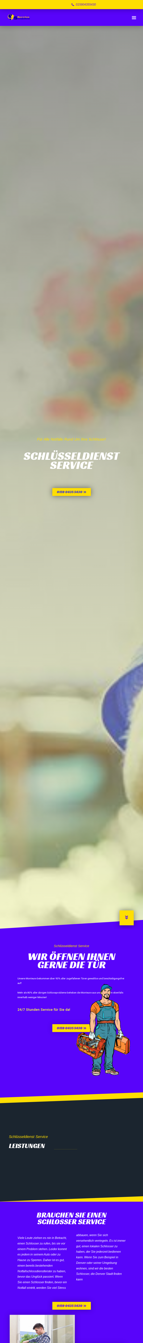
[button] (133, 17)
